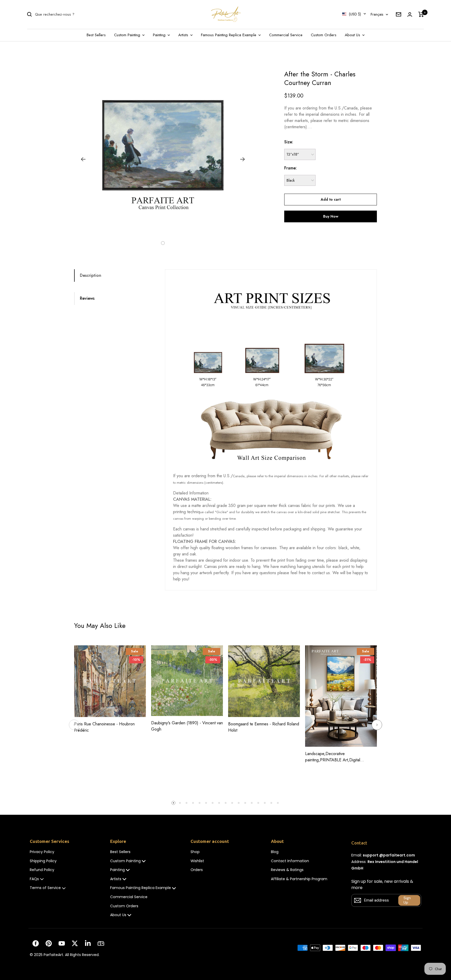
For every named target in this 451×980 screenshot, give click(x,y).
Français (377, 14)
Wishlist (197, 861)
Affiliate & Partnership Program (299, 879)
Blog (274, 851)
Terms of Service (45, 887)
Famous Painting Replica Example (229, 35)
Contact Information (290, 861)
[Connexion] (409, 14)
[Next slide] (377, 725)
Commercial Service (285, 35)
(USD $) (355, 14)
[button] (157, 243)
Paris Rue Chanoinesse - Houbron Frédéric (104, 727)
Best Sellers (96, 35)
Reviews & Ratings (287, 869)
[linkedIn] (88, 943)
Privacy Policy (42, 851)
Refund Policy (42, 869)
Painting (160, 35)
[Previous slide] (74, 725)
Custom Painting (127, 35)
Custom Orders (323, 35)
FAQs (34, 879)
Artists (183, 35)
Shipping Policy (43, 861)
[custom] (35, 943)
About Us (353, 35)
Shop (195, 851)
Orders (197, 869)
